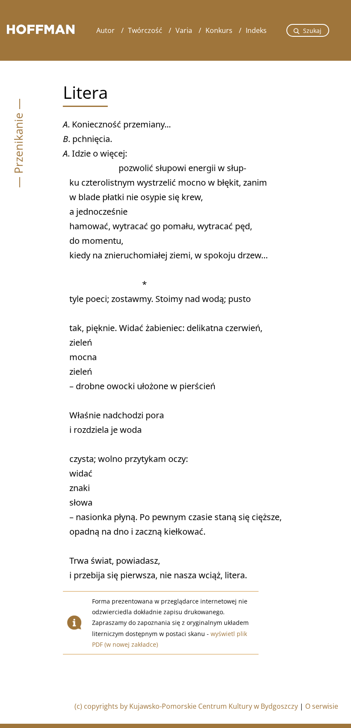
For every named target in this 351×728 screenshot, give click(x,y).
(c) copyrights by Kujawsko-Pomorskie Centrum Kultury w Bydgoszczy (186, 706)
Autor (105, 30)
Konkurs (218, 30)
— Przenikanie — (18, 143)
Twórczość (145, 30)
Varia (184, 30)
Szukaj (312, 31)
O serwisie (321, 706)
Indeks (256, 30)
